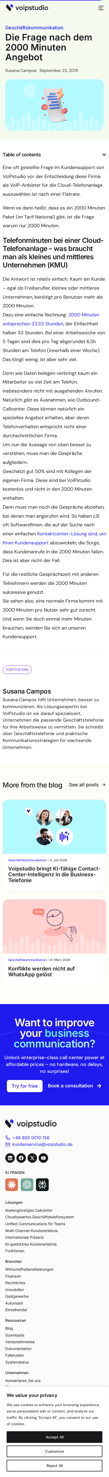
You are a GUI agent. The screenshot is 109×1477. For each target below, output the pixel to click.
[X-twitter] (32, 1158)
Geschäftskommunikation (34, 27)
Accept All (54, 1437)
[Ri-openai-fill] (27, 1184)
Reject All (55, 1465)
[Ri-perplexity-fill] (42, 1184)
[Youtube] (43, 1158)
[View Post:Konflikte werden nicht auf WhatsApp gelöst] (54, 927)
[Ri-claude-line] (11, 1184)
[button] (104, 155)
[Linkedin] (10, 1158)
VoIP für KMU (17, 669)
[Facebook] (21, 1158)
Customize (54, 1451)
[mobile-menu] (99, 8)
